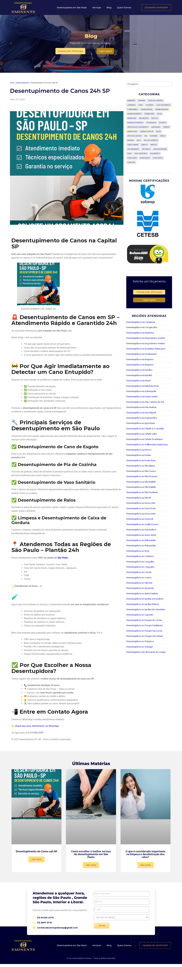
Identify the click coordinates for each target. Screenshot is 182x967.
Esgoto (155, 118)
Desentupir (149, 114)
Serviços (96, 7)
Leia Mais (36, 859)
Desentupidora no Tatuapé (139, 646)
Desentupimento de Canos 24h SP (36, 851)
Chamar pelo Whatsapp (149, 292)
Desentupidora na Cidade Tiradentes (144, 439)
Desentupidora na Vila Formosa (141, 476)
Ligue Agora (149, 300)
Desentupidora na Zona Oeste (141, 513)
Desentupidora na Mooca (138, 449)
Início (12, 83)
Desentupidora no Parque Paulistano (144, 625)
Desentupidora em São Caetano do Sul (145, 402)
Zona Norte (145, 158)
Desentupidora (162, 109)
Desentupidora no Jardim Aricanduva (144, 599)
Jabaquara (155, 127)
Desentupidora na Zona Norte (141, 508)
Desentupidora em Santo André (142, 396)
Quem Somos (124, 7)
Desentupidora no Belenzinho (141, 540)
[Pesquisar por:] (149, 84)
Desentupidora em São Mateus (141, 407)
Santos (144, 144)
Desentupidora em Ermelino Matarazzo (145, 348)
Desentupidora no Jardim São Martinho (145, 609)
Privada (131, 140)
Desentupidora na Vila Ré (138, 497)
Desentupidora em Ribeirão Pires (142, 386)
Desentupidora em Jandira (139, 370)
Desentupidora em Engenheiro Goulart (145, 338)
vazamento (155, 153)
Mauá (158, 131)
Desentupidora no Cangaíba (140, 567)
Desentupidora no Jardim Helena (142, 604)
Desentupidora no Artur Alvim (141, 535)
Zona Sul (131, 162)
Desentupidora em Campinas (140, 322)
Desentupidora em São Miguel (141, 412)
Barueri (141, 100)
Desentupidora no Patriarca (140, 641)
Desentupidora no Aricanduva (141, 529)
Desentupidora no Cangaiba (140, 561)
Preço (162, 136)
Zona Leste (132, 158)
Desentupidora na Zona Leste (140, 503)
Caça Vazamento (163, 105)
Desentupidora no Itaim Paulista (142, 593)
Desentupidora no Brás (137, 551)
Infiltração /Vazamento (138, 127)
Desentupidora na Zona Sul (139, 519)
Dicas (159, 114)
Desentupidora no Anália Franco (142, 524)
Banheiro (131, 100)
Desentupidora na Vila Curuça (141, 471)
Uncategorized (160, 149)
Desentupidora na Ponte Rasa (141, 460)
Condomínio (133, 109)
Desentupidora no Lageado (139, 614)
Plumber (153, 136)
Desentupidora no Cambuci (139, 556)
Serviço (154, 144)
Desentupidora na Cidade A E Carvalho (145, 428)
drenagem (132, 118)
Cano (140, 105)
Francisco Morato (135, 122)
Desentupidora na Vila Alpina (140, 465)
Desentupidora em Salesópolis (141, 391)
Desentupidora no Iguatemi (140, 588)
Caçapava (149, 105)
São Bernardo (133, 149)
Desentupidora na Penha (138, 455)
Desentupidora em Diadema (140, 332)
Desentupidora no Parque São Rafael (144, 636)
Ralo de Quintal (151, 140)
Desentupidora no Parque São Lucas (144, 631)
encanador (143, 118)
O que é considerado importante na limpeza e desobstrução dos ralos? (145, 854)
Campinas (131, 105)
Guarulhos (151, 122)
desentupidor (146, 109)
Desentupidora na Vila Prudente (142, 492)
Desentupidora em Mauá (138, 380)
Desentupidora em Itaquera (139, 359)
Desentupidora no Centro (139, 577)
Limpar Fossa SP (146, 131)
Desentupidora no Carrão (139, 572)
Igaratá (162, 122)
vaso (129, 153)
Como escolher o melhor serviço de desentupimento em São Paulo (91, 854)
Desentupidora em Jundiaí (139, 375)
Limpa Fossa (132, 131)
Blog (109, 7)
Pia (146, 136)
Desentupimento (22, 83)
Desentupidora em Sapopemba (141, 418)
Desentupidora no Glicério (139, 583)
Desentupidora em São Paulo (72, 7)
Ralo (139, 140)
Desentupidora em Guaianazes (141, 354)
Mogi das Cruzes (134, 136)
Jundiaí (166, 127)
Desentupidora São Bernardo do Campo (146, 652)
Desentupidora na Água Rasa (140, 423)
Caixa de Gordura (155, 100)
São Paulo (62, 557)
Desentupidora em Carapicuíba (141, 327)
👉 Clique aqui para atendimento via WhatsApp (35, 726)
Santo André (133, 144)
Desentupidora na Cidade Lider (141, 434)
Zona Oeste (158, 158)
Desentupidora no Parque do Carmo (144, 620)
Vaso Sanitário (141, 153)
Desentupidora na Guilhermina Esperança (147, 444)
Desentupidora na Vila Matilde (141, 482)
